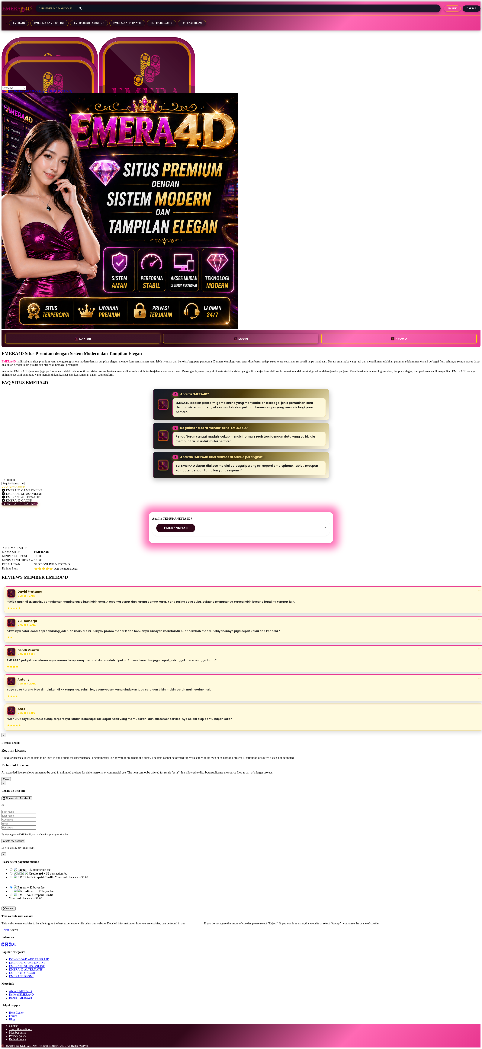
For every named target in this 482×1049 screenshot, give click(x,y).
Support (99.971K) (49, 91)
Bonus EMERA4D (20, 998)
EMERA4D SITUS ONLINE (89, 23)
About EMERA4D (20, 991)
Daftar (472, 8)
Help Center (16, 1012)
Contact (13, 1025)
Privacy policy (17, 1036)
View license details (13, 487)
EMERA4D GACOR (161, 23)
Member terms (17, 1032)
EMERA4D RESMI (192, 23)
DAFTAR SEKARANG (21, 503)
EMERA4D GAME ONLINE (49, 23)
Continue (9, 908)
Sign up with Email (16, 805)
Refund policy (17, 1039)
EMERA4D (19, 23)
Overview (7, 91)
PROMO (401, 339)
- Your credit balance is (48, 879)
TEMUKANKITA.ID (176, 528)
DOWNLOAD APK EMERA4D (29, 959)
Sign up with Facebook (18, 798)
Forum (13, 1016)
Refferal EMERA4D (21, 994)
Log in (39, 847)
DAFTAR (85, 339)
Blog (12, 1019)
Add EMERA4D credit (23, 901)
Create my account (13, 841)
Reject (6, 929)
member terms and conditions (83, 834)
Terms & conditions (20, 1029)
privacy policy (194, 923)
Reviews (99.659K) (26, 91)
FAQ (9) (67, 91)
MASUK (452, 8)
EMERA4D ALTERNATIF (127, 23)
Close (6, 779)
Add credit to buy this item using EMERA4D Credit (40, 880)
